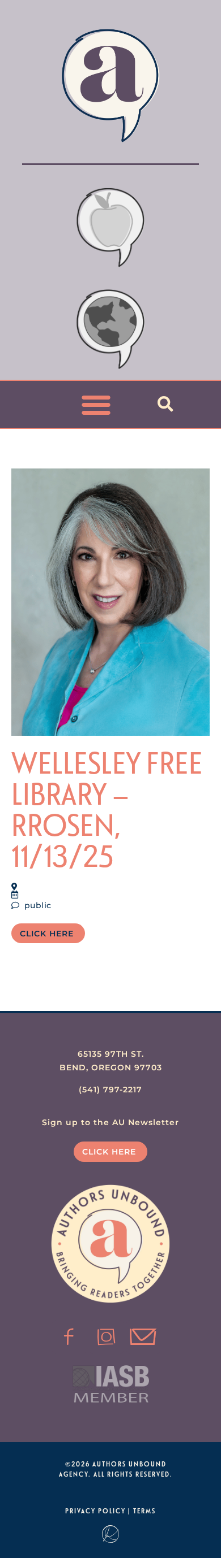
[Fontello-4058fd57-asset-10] (143, 1337)
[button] (96, 404)
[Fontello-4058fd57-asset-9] (107, 1337)
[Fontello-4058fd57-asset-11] (69, 1337)
